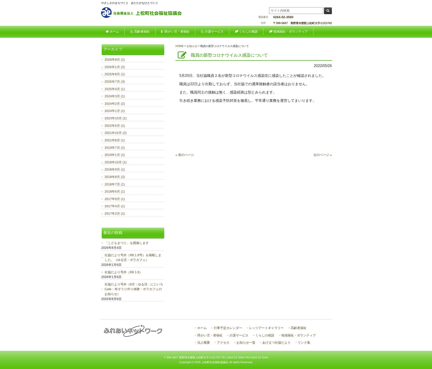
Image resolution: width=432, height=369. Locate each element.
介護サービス (239, 335)
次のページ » (322, 155)
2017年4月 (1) (115, 206)
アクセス (223, 342)
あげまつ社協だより (276, 342)
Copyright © (186, 362)
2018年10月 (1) (116, 162)
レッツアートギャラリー (266, 328)
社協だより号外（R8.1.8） (123, 272)
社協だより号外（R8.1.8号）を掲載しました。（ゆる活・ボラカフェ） (133, 257)
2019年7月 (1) (115, 147)
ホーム (202, 328)
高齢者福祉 (298, 328)
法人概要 (203, 342)
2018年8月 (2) (115, 177)
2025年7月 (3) (115, 81)
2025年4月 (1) (115, 89)
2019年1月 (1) (115, 155)
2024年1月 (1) (115, 111)
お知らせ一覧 (245, 342)
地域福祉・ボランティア (298, 335)
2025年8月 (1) (115, 74)
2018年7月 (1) (115, 184)
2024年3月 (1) (115, 96)
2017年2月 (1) (115, 213)
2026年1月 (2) (115, 67)
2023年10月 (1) (116, 118)
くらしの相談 (264, 335)
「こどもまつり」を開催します (127, 243)
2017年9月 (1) (115, 199)
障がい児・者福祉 (210, 335)
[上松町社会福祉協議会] (145, 17)
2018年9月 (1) (115, 169)
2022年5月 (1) (115, 125)
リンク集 (304, 342)
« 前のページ (185, 155)
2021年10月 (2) (116, 133)
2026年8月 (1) (115, 59)
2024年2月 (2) (115, 103)
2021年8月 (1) (115, 140)
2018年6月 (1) (115, 191)
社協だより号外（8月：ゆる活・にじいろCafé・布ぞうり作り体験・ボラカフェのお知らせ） (134, 289)
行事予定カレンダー (228, 328)
